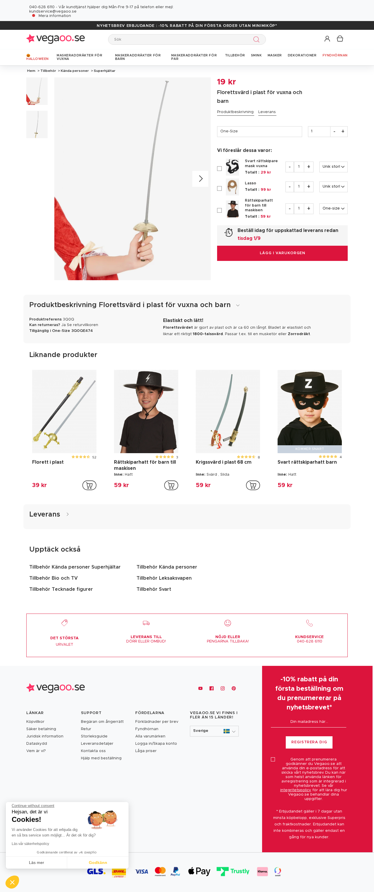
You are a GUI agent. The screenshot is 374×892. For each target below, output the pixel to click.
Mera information (55, 16)
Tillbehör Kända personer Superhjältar (75, 567)
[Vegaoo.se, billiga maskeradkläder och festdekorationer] (55, 39)
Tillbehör (48, 70)
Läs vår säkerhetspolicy (30, 844)
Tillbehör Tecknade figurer (61, 589)
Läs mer (36, 862)
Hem (31, 70)
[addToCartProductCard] (89, 485)
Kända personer (75, 70)
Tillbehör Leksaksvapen (164, 578)
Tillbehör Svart (153, 589)
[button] (327, 39)
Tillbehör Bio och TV (53, 578)
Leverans (267, 112)
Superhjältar (104, 70)
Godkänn (98, 862)
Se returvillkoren (82, 325)
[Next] (200, 179)
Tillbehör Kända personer (166, 567)
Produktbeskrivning (235, 112)
